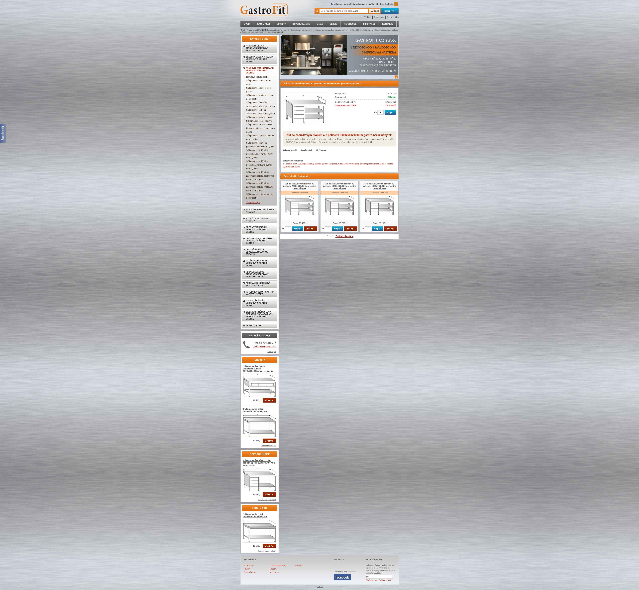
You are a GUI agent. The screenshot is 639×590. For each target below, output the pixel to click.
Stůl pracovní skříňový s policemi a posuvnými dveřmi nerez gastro (259, 154)
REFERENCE (350, 24)
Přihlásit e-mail (371, 580)
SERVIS (333, 24)
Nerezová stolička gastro (257, 77)
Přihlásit (367, 17)
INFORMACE (369, 24)
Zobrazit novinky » (268, 446)
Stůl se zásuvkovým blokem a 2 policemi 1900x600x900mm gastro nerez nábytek (339, 186)
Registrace (379, 17)
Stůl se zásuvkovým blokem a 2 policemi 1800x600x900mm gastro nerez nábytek (379, 186)
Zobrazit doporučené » (267, 500)
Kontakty (299, 566)
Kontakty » (271, 352)
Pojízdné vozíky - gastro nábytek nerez (260, 293)
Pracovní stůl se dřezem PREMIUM (260, 210)
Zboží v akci (249, 566)
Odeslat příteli (306, 150)
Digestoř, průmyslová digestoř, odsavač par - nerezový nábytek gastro (259, 315)
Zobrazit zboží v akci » (267, 551)
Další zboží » (344, 236)
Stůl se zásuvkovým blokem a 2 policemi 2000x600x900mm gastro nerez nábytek (299, 186)
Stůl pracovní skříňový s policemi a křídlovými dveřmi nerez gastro (259, 165)
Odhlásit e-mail (385, 580)
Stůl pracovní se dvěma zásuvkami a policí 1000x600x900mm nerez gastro (258, 368)
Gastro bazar (254, 325)
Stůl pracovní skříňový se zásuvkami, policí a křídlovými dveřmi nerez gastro (259, 187)
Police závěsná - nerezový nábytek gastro (256, 303)
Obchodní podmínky (278, 566)
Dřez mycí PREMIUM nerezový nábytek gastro (256, 229)
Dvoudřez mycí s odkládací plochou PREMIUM (257, 251)
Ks (375, 112)
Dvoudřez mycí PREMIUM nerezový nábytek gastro (259, 240)
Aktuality (273, 569)
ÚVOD (247, 24)
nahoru (320, 587)
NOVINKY (281, 24)
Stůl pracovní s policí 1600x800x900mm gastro (255, 410)
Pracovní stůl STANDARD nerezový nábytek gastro (268, 30)
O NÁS (320, 24)
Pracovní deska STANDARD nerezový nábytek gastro (257, 48)
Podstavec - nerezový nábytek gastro (258, 284)
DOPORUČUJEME (301, 24)
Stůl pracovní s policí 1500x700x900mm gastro (255, 515)
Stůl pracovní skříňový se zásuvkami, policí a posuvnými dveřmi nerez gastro (260, 176)
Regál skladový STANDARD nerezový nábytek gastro (257, 274)
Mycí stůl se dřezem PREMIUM (257, 219)
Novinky (247, 569)
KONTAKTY (387, 24)
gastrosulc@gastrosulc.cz (264, 347)
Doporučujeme (250, 572)
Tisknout (322, 150)
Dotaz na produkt (290, 150)
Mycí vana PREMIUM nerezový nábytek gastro (256, 263)
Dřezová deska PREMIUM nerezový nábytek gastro (259, 59)
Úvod (242, 30)
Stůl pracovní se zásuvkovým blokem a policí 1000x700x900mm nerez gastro (259, 462)
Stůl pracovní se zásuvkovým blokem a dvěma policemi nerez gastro (319, 30)
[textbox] (343, 10)
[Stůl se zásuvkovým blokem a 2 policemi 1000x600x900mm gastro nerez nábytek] (305, 125)
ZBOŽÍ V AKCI (263, 24)
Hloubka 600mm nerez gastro (361, 30)
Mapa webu (274, 572)
